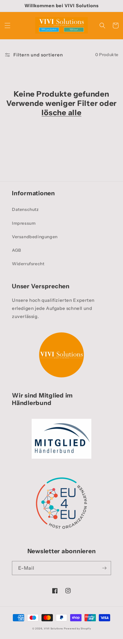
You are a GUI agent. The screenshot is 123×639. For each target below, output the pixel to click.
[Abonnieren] (104, 568)
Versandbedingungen (35, 236)
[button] (7, 25)
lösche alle (61, 112)
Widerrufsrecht (28, 263)
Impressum (24, 223)
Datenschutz (25, 209)
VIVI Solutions (53, 628)
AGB (16, 250)
